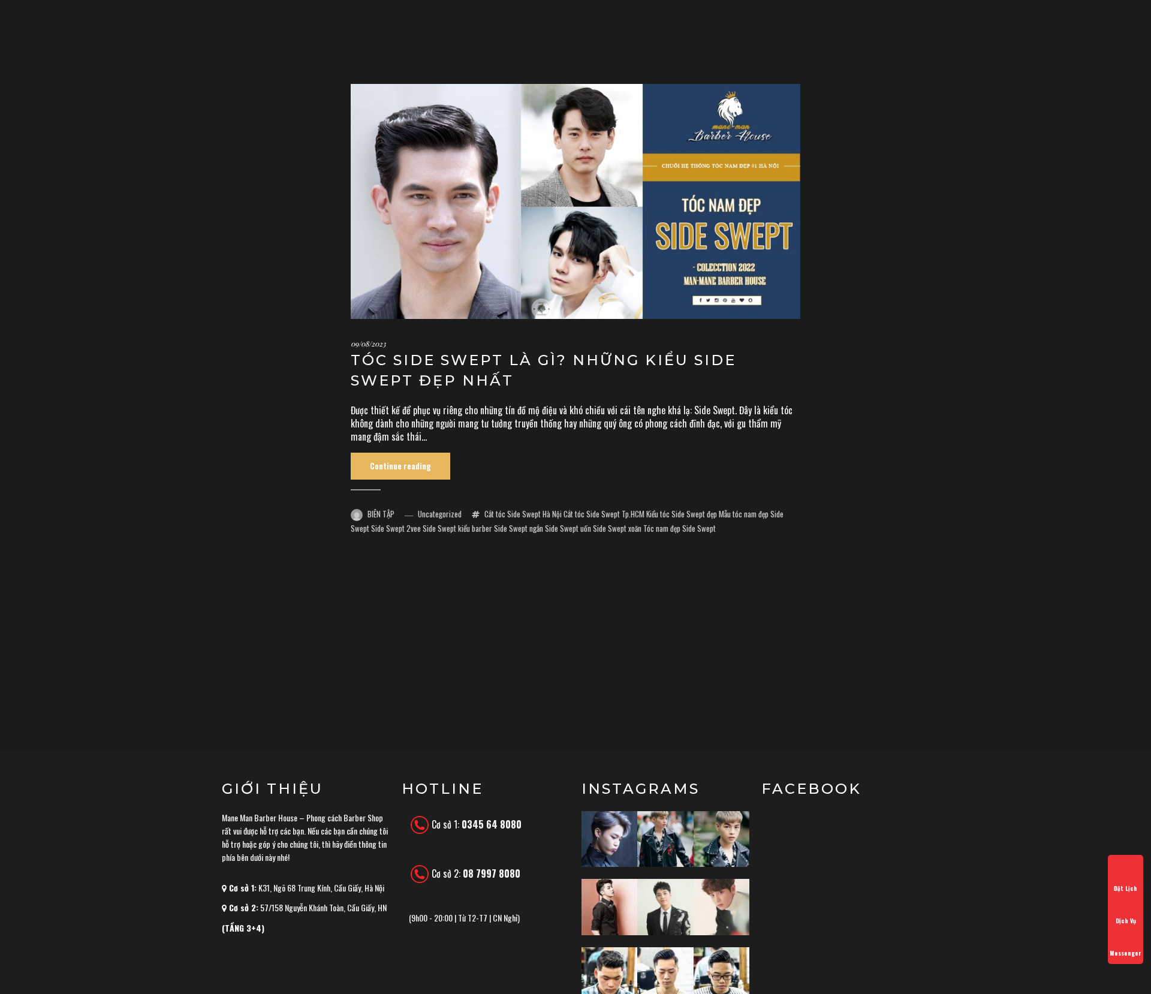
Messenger (1125, 952)
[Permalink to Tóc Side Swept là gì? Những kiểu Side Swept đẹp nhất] (575, 201)
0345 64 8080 (492, 824)
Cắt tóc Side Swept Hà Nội (523, 514)
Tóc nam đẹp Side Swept (679, 528)
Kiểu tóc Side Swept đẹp (681, 514)
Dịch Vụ (1126, 920)
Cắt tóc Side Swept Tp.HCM (604, 514)
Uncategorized (440, 514)
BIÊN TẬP (380, 514)
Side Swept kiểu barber (457, 528)
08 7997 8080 (491, 873)
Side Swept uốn (568, 528)
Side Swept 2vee (396, 528)
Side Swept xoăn (617, 528)
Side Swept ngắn (518, 528)
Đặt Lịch (1125, 888)
